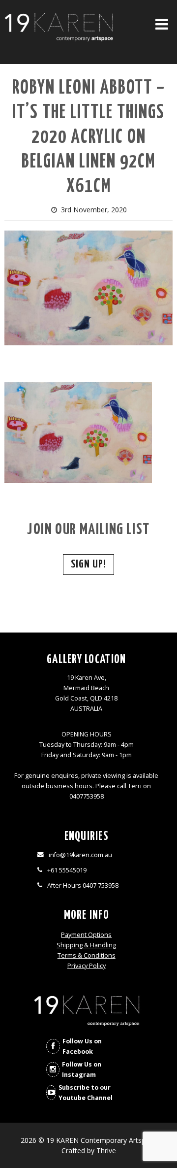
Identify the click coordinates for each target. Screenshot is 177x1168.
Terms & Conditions (87, 955)
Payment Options (86, 935)
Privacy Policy (86, 966)
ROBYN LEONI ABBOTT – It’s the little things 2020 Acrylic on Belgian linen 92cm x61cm (88, 137)
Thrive (106, 1150)
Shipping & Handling (86, 945)
